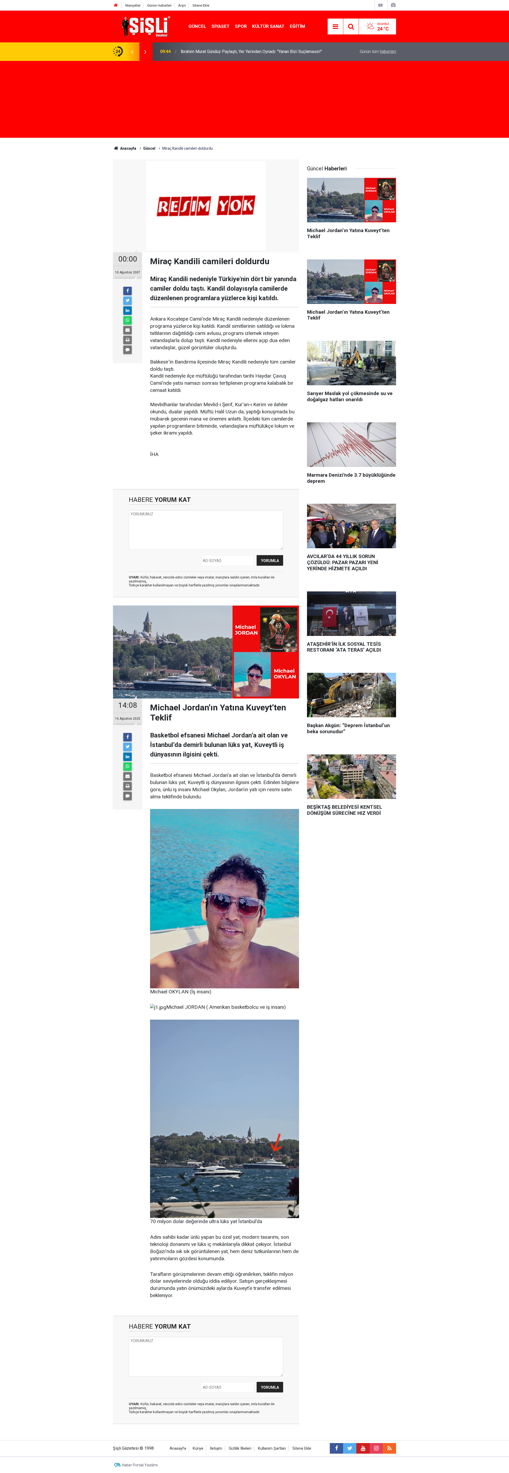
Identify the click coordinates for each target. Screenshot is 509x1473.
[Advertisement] (254, 101)
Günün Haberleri (159, 5)
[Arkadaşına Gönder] (127, 330)
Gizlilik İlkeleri (240, 1448)
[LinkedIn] (127, 310)
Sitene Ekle (200, 5)
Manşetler (133, 5)
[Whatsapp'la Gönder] (127, 320)
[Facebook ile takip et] (336, 1448)
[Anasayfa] (116, 5)
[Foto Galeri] (393, 5)
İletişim (216, 1448)
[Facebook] (127, 291)
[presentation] (132, 51)
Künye (198, 1448)
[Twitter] (127, 301)
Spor (241, 26)
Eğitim (297, 26)
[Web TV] (380, 5)
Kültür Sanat (268, 26)
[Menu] (335, 27)
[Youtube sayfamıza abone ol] (363, 1448)
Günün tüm (378, 51)
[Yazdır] (127, 340)
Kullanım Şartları (272, 1448)
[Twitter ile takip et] (349, 1448)
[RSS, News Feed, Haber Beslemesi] (389, 1448)
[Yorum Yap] (127, 350)
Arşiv (182, 5)
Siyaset (221, 26)
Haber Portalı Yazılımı (140, 1465)
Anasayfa (178, 1448)
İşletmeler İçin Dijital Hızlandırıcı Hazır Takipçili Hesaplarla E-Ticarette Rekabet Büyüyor (245, 51)
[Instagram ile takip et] (376, 1448)
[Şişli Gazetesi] (145, 26)
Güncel (197, 26)
